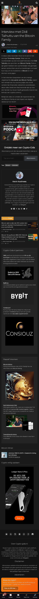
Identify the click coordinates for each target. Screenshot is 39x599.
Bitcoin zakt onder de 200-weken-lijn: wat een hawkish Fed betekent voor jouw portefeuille (14, 225)
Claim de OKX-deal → (10, 588)
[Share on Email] (30, 51)
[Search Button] (37, 3)
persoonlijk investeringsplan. (20, 409)
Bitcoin (8, 165)
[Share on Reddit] (35, 51)
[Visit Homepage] (19, 3)
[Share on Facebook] (24, 51)
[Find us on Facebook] (28, 534)
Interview (15, 165)
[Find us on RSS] (10, 534)
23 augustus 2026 (19, 229)
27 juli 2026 (23, 44)
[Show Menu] (2, 3)
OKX (4, 255)
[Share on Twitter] (3, 51)
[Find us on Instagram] (23, 534)
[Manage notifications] (4, 594)
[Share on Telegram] (14, 51)
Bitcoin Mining (17, 368)
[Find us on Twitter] (15, 534)
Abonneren (31, 158)
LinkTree (7, 202)
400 (7, 243)
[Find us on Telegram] (19, 534)
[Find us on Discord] (32, 534)
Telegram (23, 204)
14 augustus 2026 (19, 241)
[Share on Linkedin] (9, 51)
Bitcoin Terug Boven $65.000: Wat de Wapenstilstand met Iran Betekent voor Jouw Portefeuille (14, 237)
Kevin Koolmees (12, 44)
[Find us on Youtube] (6, 534)
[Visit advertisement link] (19, 111)
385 (7, 231)
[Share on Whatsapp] (19, 51)
